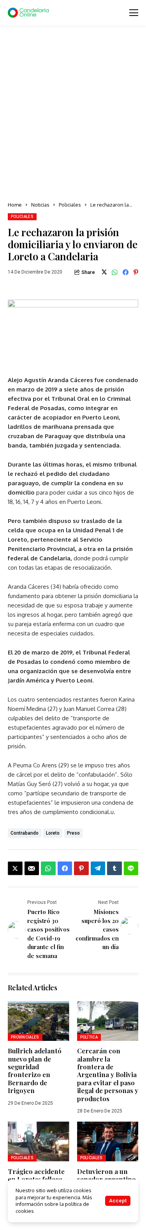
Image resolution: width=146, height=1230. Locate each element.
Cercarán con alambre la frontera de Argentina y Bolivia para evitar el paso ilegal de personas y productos (107, 1074)
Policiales (70, 205)
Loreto (53, 833)
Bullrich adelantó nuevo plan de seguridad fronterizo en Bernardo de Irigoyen (35, 1070)
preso (73, 833)
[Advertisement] (73, 114)
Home (15, 205)
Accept (118, 1201)
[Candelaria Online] (29, 13)
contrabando (25, 833)
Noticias (40, 205)
